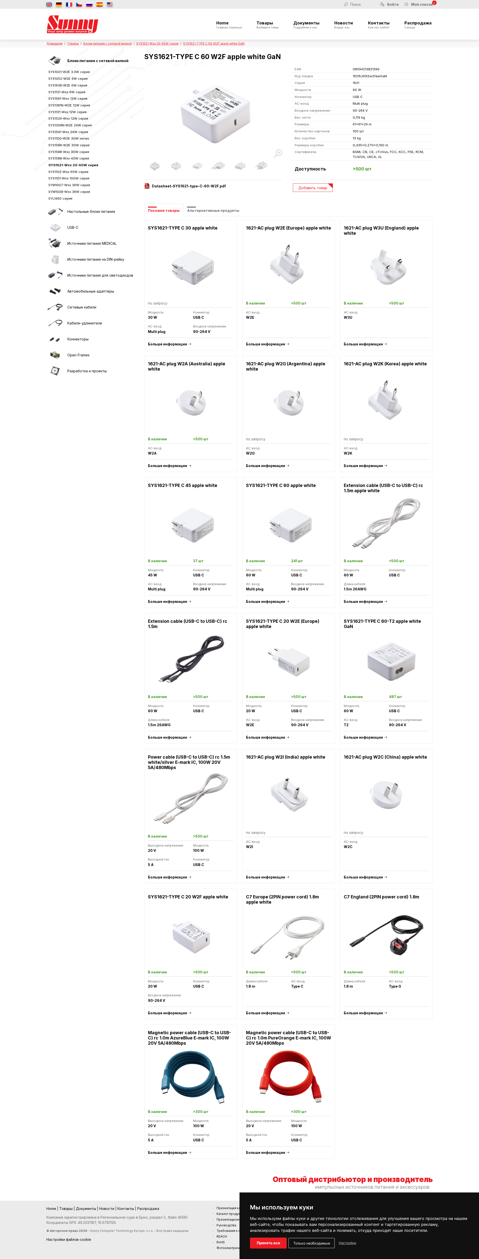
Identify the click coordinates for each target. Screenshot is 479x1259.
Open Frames (78, 355)
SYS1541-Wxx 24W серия (68, 132)
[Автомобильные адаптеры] (55, 291)
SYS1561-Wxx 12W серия (67, 98)
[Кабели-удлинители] (55, 323)
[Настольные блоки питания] (55, 211)
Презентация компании (234, 1208)
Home (229, 24)
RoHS (221, 1242)
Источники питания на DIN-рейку (95, 259)
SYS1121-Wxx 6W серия (66, 92)
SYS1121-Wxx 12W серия (67, 112)
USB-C (72, 227)
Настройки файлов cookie (68, 1239)
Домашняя (54, 43)
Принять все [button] (268, 1243)
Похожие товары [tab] (164, 210)
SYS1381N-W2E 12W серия (69, 105)
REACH (222, 1236)
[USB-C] (55, 227)
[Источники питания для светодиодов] (55, 275)
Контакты (379, 24)
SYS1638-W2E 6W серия (67, 85)
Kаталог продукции (231, 1214)
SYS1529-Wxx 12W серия (68, 118)
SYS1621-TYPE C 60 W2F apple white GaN (213, 43)
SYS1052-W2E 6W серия (68, 78)
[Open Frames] (55, 355)
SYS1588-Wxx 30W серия (68, 152)
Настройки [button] (347, 1243)
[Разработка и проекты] (55, 371)
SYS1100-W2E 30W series (68, 138)
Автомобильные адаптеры (90, 291)
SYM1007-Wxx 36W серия (69, 185)
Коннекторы (78, 339)
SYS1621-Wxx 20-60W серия (157, 43)
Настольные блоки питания (91, 211)
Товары (267, 24)
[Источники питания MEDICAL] (55, 243)
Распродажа (418, 24)
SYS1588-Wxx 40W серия (68, 158)
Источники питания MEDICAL (92, 243)
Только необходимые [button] (311, 1243)
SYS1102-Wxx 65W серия (68, 172)
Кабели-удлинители (84, 323)
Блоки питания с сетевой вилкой (107, 43)
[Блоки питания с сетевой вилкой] (55, 61)
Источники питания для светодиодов (100, 275)
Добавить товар (312, 188)
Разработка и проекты (87, 371)
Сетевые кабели (81, 307)
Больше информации (167, 344)
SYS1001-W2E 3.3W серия (69, 72)
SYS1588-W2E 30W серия (69, 145)
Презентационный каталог (236, 1219)
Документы (306, 24)
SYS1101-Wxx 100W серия (68, 178)
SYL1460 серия (60, 198)
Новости (343, 24)
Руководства (226, 1225)
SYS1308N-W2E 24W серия (70, 125)
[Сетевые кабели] (55, 307)
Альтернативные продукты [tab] (213, 210)
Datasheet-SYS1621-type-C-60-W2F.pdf (189, 186)
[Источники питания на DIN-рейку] (55, 259)
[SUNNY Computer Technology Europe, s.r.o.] (72, 24)
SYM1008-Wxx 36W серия (69, 192)
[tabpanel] (288, 692)
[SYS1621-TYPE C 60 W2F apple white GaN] (213, 112)
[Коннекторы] (55, 339)
